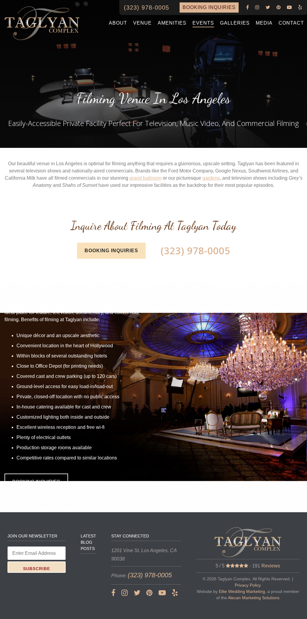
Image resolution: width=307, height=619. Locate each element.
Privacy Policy (248, 585)
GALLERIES (235, 22)
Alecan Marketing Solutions (253, 597)
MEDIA (264, 22)
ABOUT (118, 22)
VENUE (142, 22)
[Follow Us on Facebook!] (247, 7)
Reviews (270, 565)
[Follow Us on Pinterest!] (278, 7)
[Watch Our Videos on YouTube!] (289, 7)
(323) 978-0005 (146, 7)
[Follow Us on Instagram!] (257, 7)
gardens (211, 178)
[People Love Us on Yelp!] (300, 7)
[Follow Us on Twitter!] (268, 7)
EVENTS (203, 22)
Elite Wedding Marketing (242, 591)
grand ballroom (146, 178)
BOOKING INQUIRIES (209, 7)
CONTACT (291, 22)
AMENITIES (172, 22)
